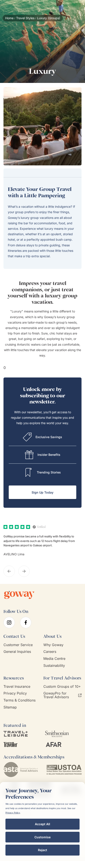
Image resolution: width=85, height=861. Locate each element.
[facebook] (25, 622)
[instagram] (9, 622)
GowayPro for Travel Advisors (56, 695)
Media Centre (54, 658)
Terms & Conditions (19, 700)
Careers (49, 651)
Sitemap (10, 707)
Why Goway (53, 645)
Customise (42, 837)
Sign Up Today (42, 492)
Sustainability (54, 665)
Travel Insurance (16, 686)
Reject (42, 850)
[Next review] (24, 571)
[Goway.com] (19, 595)
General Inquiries (17, 651)
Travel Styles (25, 18)
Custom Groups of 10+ (62, 686)
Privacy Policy (15, 693)
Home (9, 18)
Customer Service (18, 645)
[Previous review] (9, 571)
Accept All (42, 824)
